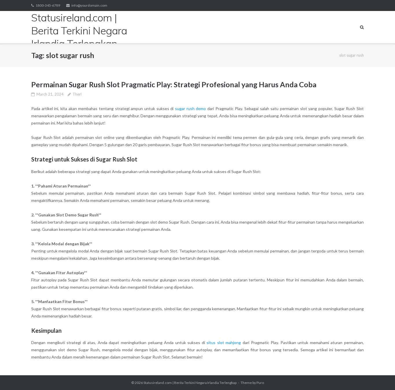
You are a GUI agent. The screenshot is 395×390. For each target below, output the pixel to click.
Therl (77, 94)
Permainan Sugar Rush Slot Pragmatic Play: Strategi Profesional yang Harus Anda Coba (173, 84)
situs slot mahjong (223, 342)
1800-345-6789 (48, 5)
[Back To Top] (381, 376)
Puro (260, 382)
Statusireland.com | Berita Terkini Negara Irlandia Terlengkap (190, 382)
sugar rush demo (190, 108)
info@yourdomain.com (89, 5)
